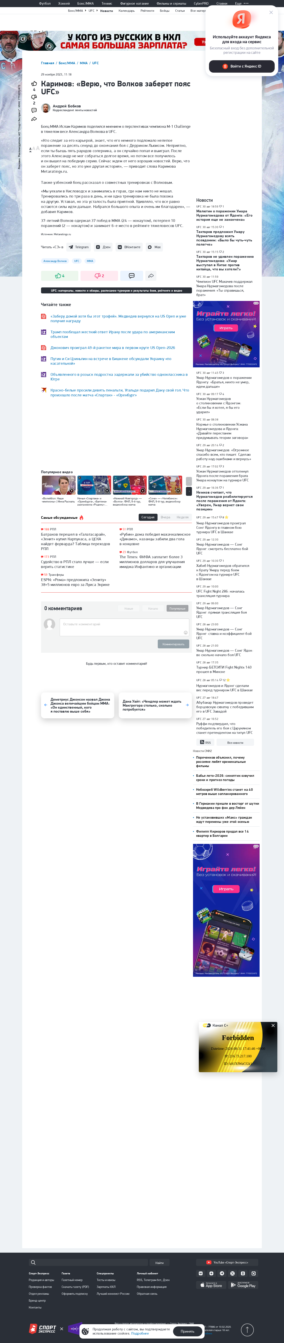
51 (124, 529)
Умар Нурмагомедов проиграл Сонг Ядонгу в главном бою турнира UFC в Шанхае (221, 527)
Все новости (235, 742)
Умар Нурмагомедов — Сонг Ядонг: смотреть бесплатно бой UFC (222, 548)
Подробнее (140, 1333)
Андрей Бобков (67, 106)
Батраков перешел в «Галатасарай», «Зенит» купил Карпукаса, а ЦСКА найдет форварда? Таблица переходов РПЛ (75, 541)
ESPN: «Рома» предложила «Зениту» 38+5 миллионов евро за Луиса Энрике (75, 582)
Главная (48, 63)
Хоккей (64, 4)
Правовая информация (152, 1287)
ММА (84, 63)
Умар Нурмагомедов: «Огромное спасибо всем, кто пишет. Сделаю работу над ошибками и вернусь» (223, 454)
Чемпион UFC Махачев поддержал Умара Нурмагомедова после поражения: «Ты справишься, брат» (224, 288)
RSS (208, 742)
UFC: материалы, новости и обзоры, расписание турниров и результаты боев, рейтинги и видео (116, 290)
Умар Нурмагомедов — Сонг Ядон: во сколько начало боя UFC (224, 652)
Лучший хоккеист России (113, 1293)
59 (45, 574)
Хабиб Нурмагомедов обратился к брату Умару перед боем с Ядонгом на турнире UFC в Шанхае (222, 572)
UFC (92, 11)
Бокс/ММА (85, 4)
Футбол (45, 4)
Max (158, 247)
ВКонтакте (132, 247)
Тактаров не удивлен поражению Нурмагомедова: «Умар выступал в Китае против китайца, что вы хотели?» (225, 262)
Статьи (180, 11)
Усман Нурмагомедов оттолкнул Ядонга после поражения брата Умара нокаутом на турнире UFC (222, 475)
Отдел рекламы (39, 1293)
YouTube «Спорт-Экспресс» (231, 1262)
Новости (106, 11)
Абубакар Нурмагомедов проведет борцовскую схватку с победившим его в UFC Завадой (225, 706)
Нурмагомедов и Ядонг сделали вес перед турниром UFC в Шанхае (224, 687)
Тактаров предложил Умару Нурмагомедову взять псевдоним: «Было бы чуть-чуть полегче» (224, 237)
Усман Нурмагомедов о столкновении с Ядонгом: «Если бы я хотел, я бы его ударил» (218, 405)
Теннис (107, 4)
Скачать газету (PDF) (75, 1287)
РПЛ (53, 529)
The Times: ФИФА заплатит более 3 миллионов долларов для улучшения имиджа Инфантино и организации (152, 561)
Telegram (82, 247)
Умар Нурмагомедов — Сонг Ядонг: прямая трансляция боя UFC (221, 612)
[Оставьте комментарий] (124, 624)
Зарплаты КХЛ (106, 1287)
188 (46, 529)
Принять (187, 1331)
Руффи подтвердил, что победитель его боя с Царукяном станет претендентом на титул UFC (224, 728)
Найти (160, 1263)
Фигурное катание (134, 4)
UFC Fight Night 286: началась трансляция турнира (220, 593)
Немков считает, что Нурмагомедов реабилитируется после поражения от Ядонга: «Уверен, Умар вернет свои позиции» (224, 500)
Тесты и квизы (106, 1280)
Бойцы (165, 11)
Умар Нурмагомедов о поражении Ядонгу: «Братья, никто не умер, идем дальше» (224, 382)
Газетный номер (72, 1280)
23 (124, 552)
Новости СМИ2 (202, 751)
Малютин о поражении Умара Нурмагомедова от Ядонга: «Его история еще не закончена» (224, 215)
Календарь (127, 11)
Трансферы (56, 574)
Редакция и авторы (41, 1280)
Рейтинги (147, 11)
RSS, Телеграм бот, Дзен (153, 1280)
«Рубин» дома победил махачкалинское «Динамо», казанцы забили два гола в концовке (155, 539)
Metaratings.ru (62, 234)
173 (46, 556)
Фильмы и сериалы (171, 4)
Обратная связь (147, 1293)
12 (224, 680)
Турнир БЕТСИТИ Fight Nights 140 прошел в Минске (224, 669)
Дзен (106, 247)
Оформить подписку (75, 1293)
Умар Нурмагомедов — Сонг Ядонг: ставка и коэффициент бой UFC (224, 633)
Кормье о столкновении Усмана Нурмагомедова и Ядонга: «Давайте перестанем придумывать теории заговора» (222, 431)
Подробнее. (206, 1333)
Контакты (35, 1307)
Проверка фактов (40, 1287)
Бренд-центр (37, 1300)
